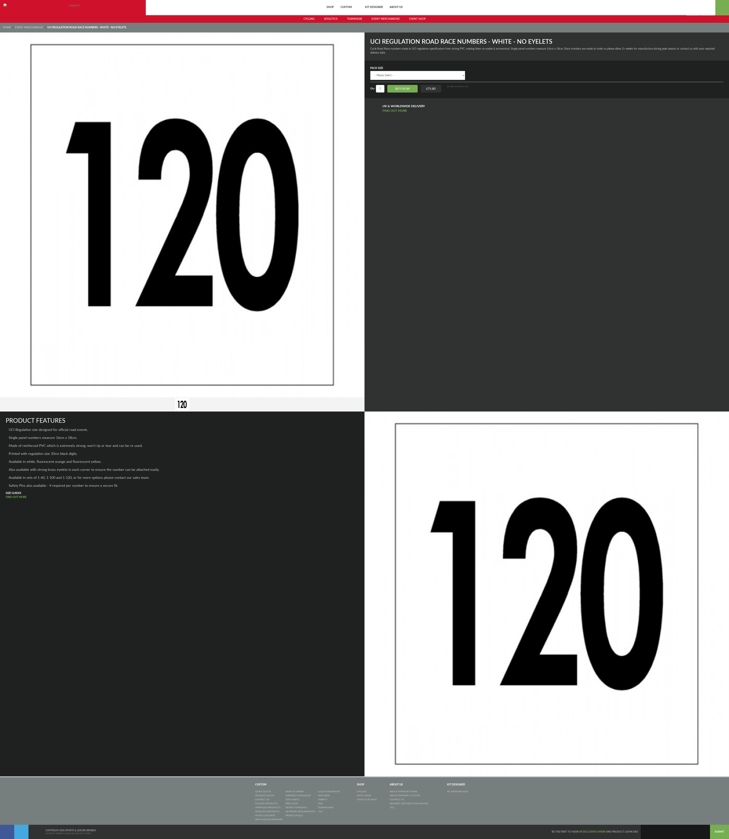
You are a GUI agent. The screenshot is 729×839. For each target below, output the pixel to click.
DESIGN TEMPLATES (296, 807)
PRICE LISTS (292, 803)
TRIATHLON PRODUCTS (268, 807)
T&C (320, 811)
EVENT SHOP (364, 795)
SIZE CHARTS (293, 799)
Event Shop (417, 19)
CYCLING (361, 791)
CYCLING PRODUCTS (266, 803)
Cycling (309, 19)
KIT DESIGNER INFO (457, 791)
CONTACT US (262, 799)
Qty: (372, 88)
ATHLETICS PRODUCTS (267, 811)
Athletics (331, 19)
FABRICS (322, 799)
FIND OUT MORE (395, 110)
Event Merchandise (386, 19)
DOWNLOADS (325, 807)
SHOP (330, 7)
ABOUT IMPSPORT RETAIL (403, 791)
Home (7, 27)
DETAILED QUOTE (264, 795)
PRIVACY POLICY (294, 815)
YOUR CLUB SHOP (265, 815)
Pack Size (376, 68)
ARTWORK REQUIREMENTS (300, 811)
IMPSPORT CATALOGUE (298, 795)
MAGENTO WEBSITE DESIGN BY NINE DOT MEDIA (68, 833)
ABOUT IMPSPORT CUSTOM (405, 795)
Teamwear (354, 19)
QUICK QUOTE (263, 791)
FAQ (320, 803)
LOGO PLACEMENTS (329, 791)
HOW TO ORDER (295, 791)
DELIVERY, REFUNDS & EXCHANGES (409, 803)
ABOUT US (396, 7)
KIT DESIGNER (374, 7)
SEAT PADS (324, 795)
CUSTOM (346, 7)
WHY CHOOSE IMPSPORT (269, 819)
